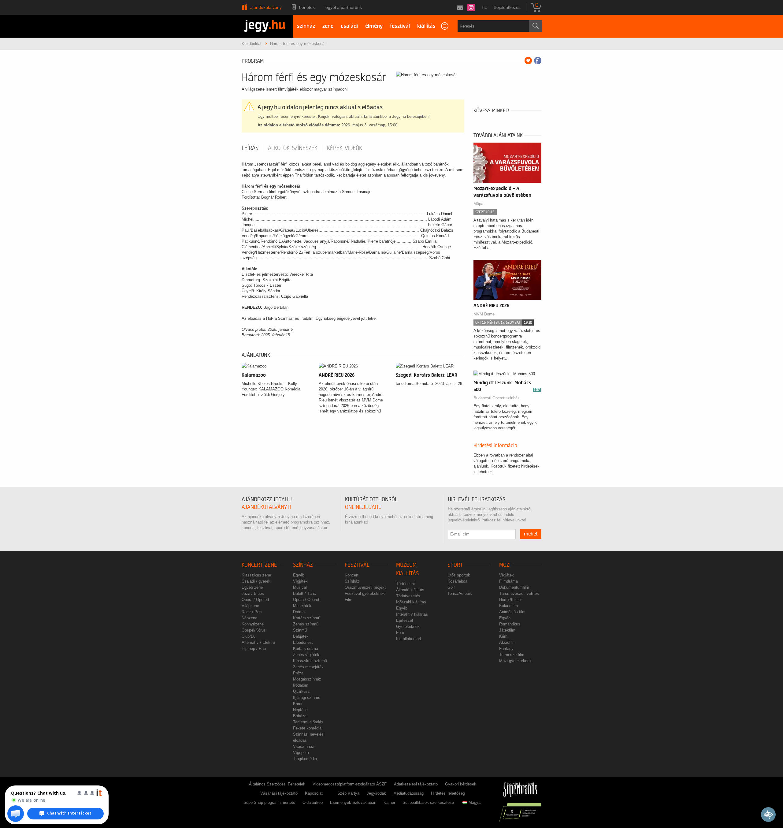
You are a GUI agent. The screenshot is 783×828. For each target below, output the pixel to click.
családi (349, 26)
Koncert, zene (259, 565)
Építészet (404, 620)
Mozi (504, 565)
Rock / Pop (252, 612)
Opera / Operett (255, 599)
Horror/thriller (510, 599)
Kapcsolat (314, 793)
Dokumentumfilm (514, 587)
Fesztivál (357, 565)
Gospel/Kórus (254, 630)
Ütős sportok (458, 575)
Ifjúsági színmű (306, 697)
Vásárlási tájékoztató (279, 793)
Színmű (300, 630)
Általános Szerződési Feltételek (277, 784)
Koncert (351, 575)
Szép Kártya (348, 793)
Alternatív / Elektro (258, 642)
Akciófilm (507, 642)
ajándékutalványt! (266, 507)
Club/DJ (249, 636)
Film (348, 599)
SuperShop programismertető (269, 802)
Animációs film (512, 612)
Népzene (249, 618)
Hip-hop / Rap (254, 648)
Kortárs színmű (306, 618)
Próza (298, 673)
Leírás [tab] (250, 148)
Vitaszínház (303, 746)
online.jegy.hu (363, 507)
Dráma (299, 612)
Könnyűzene (253, 624)
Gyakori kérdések (460, 784)
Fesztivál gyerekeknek (365, 593)
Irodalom (300, 685)
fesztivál (400, 26)
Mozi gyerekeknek (515, 660)
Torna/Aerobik (459, 593)
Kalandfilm (508, 605)
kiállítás (426, 26)
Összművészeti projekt (365, 587)
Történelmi (405, 583)
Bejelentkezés (507, 7)
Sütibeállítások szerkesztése (428, 802)
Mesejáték (302, 605)
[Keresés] (535, 26)
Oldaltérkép (312, 802)
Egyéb (298, 575)
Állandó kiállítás (410, 589)
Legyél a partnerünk (343, 7)
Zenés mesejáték (308, 667)
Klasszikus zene (256, 575)
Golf (451, 587)
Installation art (408, 638)
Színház (303, 565)
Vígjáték (300, 581)
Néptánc (300, 709)
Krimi (297, 703)
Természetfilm (511, 654)
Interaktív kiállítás (412, 614)
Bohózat (300, 716)
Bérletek (307, 7)
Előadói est (303, 642)
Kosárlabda (457, 581)
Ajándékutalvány (266, 7)
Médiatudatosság (408, 793)
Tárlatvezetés (408, 596)
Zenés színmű (305, 624)
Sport (455, 565)
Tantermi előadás (308, 722)
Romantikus (509, 624)
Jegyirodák (376, 793)
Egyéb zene (252, 587)
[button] (15, 813)
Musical (300, 587)
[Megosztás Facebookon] (537, 60)
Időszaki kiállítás (411, 602)
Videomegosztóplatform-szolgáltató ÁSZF (350, 784)
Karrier (389, 802)
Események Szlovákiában (353, 802)
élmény (374, 26)
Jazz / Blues (253, 593)
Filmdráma (508, 581)
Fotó (400, 632)
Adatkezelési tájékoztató (416, 784)
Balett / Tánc (304, 593)
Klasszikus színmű (310, 660)
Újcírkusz (301, 691)
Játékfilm (507, 630)
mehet (531, 534)
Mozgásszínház (307, 679)
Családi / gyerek (256, 581)
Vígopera (301, 752)
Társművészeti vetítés (519, 593)
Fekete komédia (307, 728)
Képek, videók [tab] (344, 148)
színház (306, 26)
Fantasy (506, 648)
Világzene (250, 605)
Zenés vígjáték (306, 654)
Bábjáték (301, 636)
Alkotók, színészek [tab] (292, 148)
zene (327, 26)
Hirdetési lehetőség (448, 793)
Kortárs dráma (305, 648)
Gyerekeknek (408, 626)
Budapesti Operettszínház (496, 398)
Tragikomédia (305, 758)
